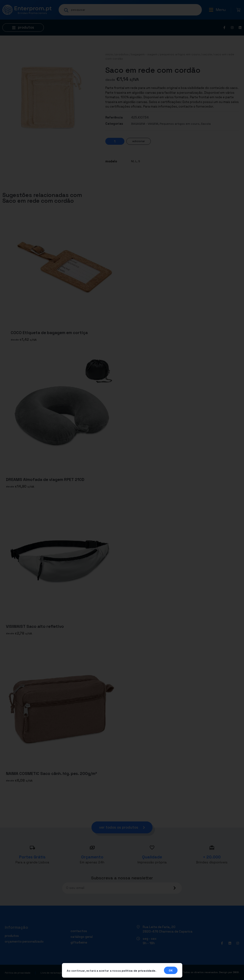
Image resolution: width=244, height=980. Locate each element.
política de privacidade (138, 971)
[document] (122, 490)
